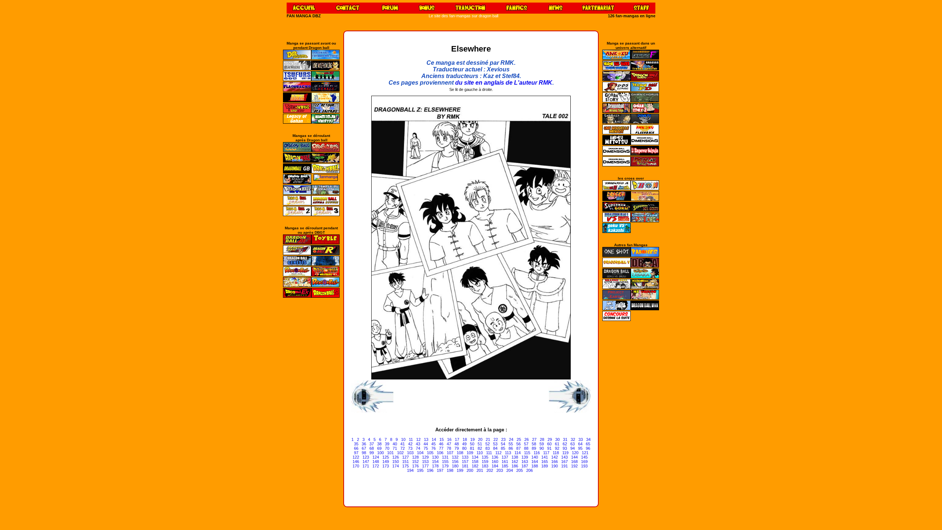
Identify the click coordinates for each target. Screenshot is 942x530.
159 (485, 461)
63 (572, 444)
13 (426, 439)
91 (549, 448)
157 (465, 461)
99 (371, 453)
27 (534, 439)
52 (487, 444)
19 (472, 439)
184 (495, 466)
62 (565, 444)
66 (356, 448)
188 (534, 466)
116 (537, 453)
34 (588, 439)
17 (457, 439)
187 (524, 466)
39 (387, 444)
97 (356, 453)
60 (549, 444)
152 (415, 461)
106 (440, 453)
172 (375, 466)
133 (465, 457)
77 (441, 448)
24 (511, 439)
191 (564, 466)
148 (375, 461)
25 (519, 439)
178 (435, 466)
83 (487, 448)
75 (426, 448)
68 (371, 448)
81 (472, 448)
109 (470, 453)
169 (584, 461)
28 (542, 439)
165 (544, 461)
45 (433, 444)
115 (527, 453)
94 (572, 448)
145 (584, 457)
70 (387, 448)
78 (449, 448)
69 (379, 448)
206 (529, 470)
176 (415, 466)
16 (449, 439)
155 (445, 461)
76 (433, 448)
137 (505, 457)
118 (556, 453)
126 (395, 457)
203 (499, 470)
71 (395, 448)
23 (503, 439)
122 (356, 457)
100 (380, 453)
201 (480, 470)
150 (395, 461)
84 (495, 448)
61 (557, 444)
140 (534, 457)
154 (435, 461)
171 (365, 466)
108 (460, 453)
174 (395, 466)
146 (356, 461)
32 (573, 439)
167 (564, 461)
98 (364, 453)
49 (464, 444)
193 (584, 466)
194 (410, 470)
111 (489, 453)
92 (557, 448)
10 (403, 439)
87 (518, 448)
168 (574, 461)
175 (405, 466)
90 (541, 448)
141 (544, 457)
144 (574, 457)
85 (503, 448)
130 (435, 457)
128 (415, 457)
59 (541, 444)
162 (514, 461)
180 (455, 466)
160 (495, 461)
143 (564, 457)
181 (465, 466)
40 (395, 444)
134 (475, 457)
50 (472, 444)
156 (455, 461)
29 (550, 439)
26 (526, 439)
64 (580, 444)
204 (509, 470)
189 (544, 466)
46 (441, 444)
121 (585, 453)
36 (364, 444)
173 (385, 466)
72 (402, 448)
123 (365, 457)
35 (356, 444)
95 (580, 448)
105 (430, 453)
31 (565, 439)
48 (456, 444)
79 (456, 448)
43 (418, 444)
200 (470, 470)
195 (420, 470)
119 (565, 453)
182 (475, 466)
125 (385, 457)
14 (434, 439)
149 (385, 461)
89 (534, 448)
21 (488, 439)
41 (402, 444)
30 (557, 439)
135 (485, 457)
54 (503, 444)
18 (465, 439)
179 (445, 466)
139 (524, 457)
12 (418, 439)
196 (430, 470)
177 (425, 466)
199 (460, 470)
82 (480, 448)
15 (441, 439)
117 (546, 453)
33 (580, 439)
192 (574, 466)
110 (480, 453)
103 (410, 453)
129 (425, 457)
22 (495, 439)
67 (364, 448)
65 (588, 444)
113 (508, 453)
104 (420, 453)
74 (418, 448)
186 (514, 466)
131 (445, 457)
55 (511, 444)
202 (489, 470)
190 (554, 466)
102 (400, 453)
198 (450, 470)
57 (526, 444)
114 (517, 453)
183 (485, 466)
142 (554, 457)
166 (554, 461)
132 (455, 457)
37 (371, 444)
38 (379, 444)
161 (505, 461)
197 (440, 470)
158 (475, 461)
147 (365, 461)
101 (390, 453)
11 (411, 439)
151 (405, 461)
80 (464, 448)
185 (505, 466)
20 (480, 439)
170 (356, 466)
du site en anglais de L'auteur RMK (503, 83)
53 (495, 444)
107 (450, 453)
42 (410, 444)
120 (575, 453)
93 (565, 448)
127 (405, 457)
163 (524, 461)
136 (495, 457)
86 (511, 448)
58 (534, 444)
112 (498, 453)
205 (519, 470)
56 (518, 444)
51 (480, 444)
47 (449, 444)
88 (526, 448)
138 (514, 457)
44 (426, 444)
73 (410, 448)
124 (375, 457)
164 (534, 461)
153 (425, 461)
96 (588, 448)
